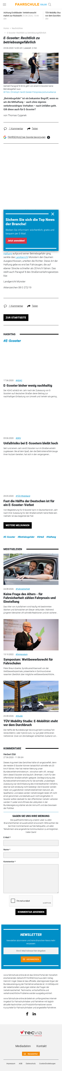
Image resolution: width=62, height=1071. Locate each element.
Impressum (10, 1064)
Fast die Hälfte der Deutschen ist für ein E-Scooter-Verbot (28, 503)
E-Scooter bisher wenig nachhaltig (27, 385)
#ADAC (19, 380)
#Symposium (22, 654)
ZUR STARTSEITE (16, 317)
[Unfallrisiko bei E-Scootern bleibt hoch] (31, 418)
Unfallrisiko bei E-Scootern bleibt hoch (30, 443)
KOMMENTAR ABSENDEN (31, 912)
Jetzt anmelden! (16, 240)
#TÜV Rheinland (23, 496)
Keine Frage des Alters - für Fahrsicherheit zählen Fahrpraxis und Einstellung (29, 598)
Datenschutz (31, 1064)
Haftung (7, 253)
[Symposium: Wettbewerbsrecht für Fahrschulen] (31, 634)
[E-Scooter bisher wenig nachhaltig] (31, 360)
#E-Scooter (12, 341)
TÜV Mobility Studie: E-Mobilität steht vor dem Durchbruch (30, 723)
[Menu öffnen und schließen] (5, 4)
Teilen (35, 128)
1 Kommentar (16, 128)
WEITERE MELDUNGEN (17, 525)
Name (6, 849)
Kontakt (41, 1046)
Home (6, 28)
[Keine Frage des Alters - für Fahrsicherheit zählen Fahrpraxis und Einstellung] (31, 569)
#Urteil (40, 537)
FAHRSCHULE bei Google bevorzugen (27, 137)
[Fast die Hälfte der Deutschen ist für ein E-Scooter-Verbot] (31, 476)
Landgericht (22, 257)
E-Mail (6, 837)
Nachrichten (17, 28)
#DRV (18, 438)
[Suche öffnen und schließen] (49, 4)
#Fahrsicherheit (23, 589)
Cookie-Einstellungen (47, 1064)
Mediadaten (23, 1046)
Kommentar (8, 861)
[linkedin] (34, 1013)
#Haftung (51, 537)
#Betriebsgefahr (26, 537)
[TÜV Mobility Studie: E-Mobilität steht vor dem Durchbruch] (31, 696)
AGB (20, 1064)
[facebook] (27, 1014)
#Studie (19, 716)
